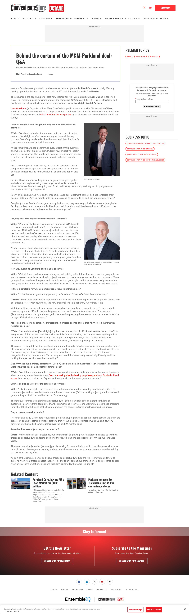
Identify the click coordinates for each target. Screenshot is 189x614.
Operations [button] (62, 18)
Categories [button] (28, 18)
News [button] (14, 18)
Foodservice (140, 56)
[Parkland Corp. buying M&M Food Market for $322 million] (20, 483)
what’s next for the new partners (56, 114)
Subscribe (165, 8)
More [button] (163, 18)
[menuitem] (16, 18)
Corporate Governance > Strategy (140, 149)
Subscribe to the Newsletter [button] (57, 561)
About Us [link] (54, 590)
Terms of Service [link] (116, 590)
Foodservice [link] (45, 18)
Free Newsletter (151, 106)
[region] (94, 609)
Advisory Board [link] (77, 590)
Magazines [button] (149, 18)
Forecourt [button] (80, 18)
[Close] (185, 609)
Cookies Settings (132, 589)
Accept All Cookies (154, 610)
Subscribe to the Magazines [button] (131, 561)
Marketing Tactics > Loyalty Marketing (141, 154)
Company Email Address (144, 99)
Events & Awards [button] (114, 18)
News (129, 56)
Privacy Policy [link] (102, 590)
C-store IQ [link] (134, 18)
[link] (79, 582)
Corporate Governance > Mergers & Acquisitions (145, 143)
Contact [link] (90, 590)
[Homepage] (37, 8)
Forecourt (154, 56)
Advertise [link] (64, 590)
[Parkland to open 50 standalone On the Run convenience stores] (76, 483)
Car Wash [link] (96, 18)
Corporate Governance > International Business (145, 160)
